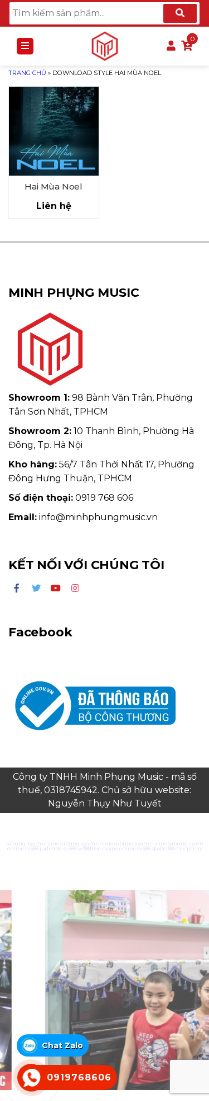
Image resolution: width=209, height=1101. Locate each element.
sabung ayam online (32, 843)
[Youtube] (55, 588)
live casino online (114, 848)
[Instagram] (75, 588)
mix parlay (188, 848)
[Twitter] (36, 588)
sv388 (31, 848)
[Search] (180, 13)
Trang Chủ (27, 73)
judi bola (51, 848)
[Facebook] (16, 588)
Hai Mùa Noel (53, 186)
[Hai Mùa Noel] (54, 131)
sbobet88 (163, 848)
